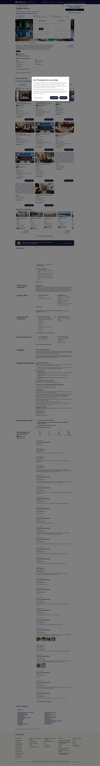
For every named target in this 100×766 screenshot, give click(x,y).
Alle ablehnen (54, 97)
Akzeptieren (63, 97)
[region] (50, 89)
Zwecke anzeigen (38, 97)
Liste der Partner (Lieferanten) (38, 93)
